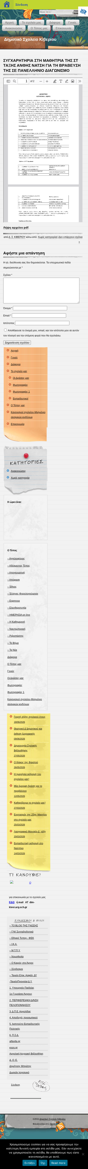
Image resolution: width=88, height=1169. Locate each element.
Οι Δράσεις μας (21, 378)
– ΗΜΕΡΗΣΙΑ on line (18, 614)
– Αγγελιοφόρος (16, 558)
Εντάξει (30, 1163)
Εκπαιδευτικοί (20, 398)
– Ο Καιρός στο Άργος (21, 963)
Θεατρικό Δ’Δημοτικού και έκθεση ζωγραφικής (28, 733)
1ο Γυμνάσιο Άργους (20, 994)
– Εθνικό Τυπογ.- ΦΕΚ (21, 938)
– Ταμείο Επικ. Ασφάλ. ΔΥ (23, 975)
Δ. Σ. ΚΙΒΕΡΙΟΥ (17, 237)
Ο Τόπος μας (39, 28)
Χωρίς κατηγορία (47, 237)
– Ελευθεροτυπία (16, 607)
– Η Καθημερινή (16, 621)
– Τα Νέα (12, 650)
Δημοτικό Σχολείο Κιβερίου (30, 39)
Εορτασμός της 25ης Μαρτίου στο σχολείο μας (30, 819)
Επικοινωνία (63, 28)
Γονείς (72, 22)
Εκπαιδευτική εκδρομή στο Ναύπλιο (28, 848)
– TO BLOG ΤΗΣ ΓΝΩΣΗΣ (23, 925)
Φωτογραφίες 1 (21, 391)
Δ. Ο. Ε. (13, 1060)
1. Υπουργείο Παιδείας (21, 987)
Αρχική (9, 22)
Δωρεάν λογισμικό (19, 1072)
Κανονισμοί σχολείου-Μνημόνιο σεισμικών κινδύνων (28, 415)
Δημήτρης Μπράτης (20, 1066)
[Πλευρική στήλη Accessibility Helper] (83, 11)
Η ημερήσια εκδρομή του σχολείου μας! (27, 777)
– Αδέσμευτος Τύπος (18, 565)
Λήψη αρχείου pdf (15, 227)
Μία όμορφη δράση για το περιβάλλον (28, 791)
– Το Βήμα (13, 643)
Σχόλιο (7, 275)
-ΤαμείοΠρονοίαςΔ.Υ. (20, 981)
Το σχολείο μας (31, 22)
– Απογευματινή (16, 572)
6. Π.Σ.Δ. (14, 1035)
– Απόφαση (13, 579)
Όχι (43, 1163)
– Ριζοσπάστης (15, 635)
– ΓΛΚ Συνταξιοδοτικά (21, 931)
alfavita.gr (14, 1041)
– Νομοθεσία (16, 956)
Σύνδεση (15, 1085)
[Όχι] (83, 1154)
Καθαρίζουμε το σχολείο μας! (29, 805)
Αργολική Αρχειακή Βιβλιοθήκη (26, 1053)
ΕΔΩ (12, 902)
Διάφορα (54, 22)
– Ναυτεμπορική (16, 629)
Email (7, 315)
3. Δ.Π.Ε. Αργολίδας (20, 1011)
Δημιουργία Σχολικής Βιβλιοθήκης (25, 750)
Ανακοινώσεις (14, 28)
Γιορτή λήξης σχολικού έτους (29, 719)
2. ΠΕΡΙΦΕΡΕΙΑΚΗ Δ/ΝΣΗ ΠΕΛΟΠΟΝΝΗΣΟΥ (23, 1003)
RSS (61, 1126)
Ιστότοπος (9, 323)
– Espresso (13, 600)
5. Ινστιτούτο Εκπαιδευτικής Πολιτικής (24, 1026)
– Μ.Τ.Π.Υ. (14, 950)
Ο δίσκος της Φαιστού (26, 765)
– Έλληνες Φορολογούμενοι (22, 593)
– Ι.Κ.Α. (13, 944)
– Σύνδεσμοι (16, 969)
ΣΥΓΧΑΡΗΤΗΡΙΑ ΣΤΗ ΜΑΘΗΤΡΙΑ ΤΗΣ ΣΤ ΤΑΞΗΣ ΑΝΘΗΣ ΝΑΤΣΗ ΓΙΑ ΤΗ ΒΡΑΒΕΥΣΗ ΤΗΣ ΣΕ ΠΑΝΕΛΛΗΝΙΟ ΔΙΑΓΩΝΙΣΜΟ (42, 65)
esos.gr (13, 1047)
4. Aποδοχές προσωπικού (23, 1017)
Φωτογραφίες (20, 385)
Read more (58, 1163)
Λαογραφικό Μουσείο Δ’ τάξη (30, 834)
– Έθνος (12, 586)
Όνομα (7, 308)
